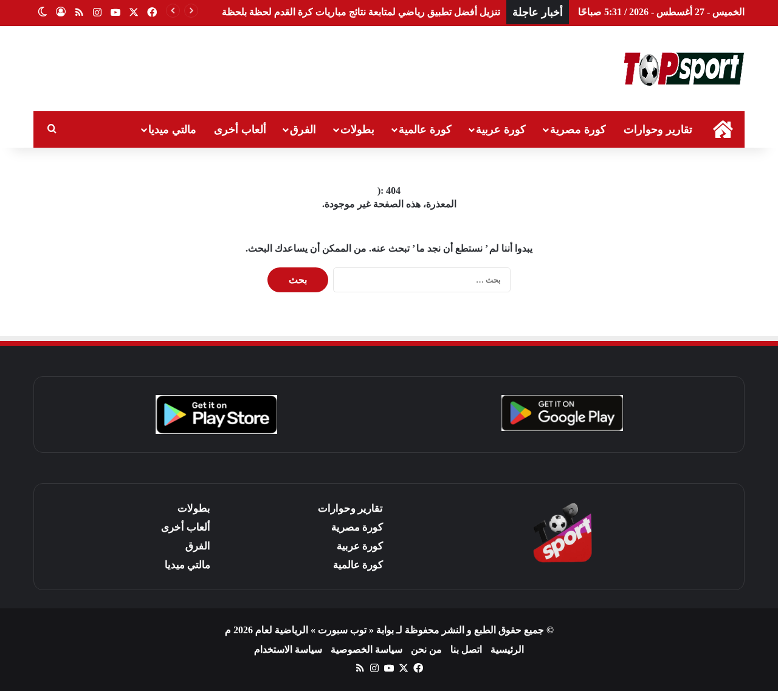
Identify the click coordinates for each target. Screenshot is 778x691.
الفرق (303, 129)
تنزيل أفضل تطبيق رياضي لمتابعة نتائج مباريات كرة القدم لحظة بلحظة (361, 12)
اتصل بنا (466, 649)
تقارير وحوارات (658, 129)
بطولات (357, 129)
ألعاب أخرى (240, 129)
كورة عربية (501, 129)
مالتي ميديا (172, 129)
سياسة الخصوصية (366, 649)
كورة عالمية (425, 129)
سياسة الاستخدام (288, 649)
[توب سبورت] (684, 68)
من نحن (426, 649)
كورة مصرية (578, 129)
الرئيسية (507, 649)
